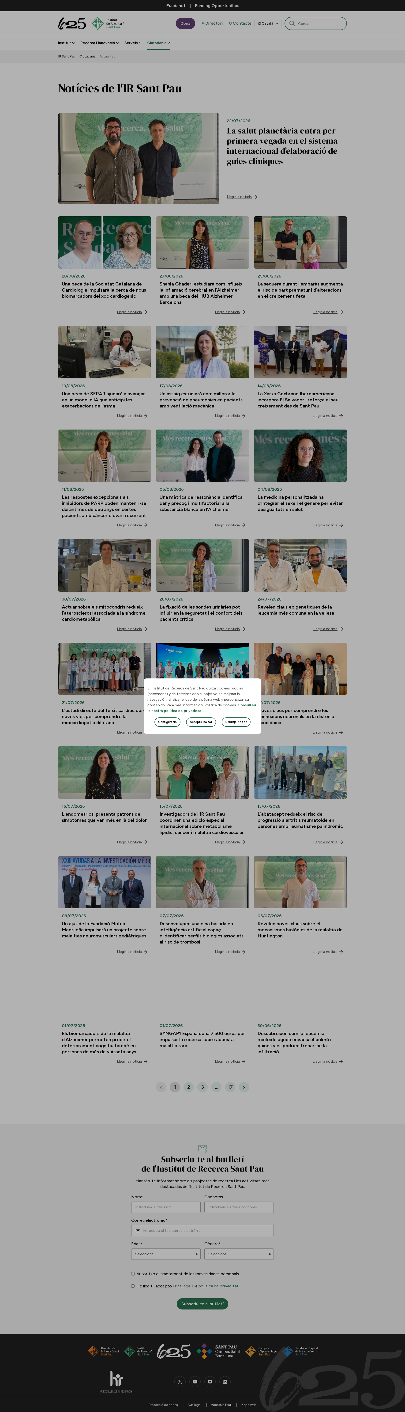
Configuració (167, 722)
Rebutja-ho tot (236, 722)
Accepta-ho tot (201, 722)
